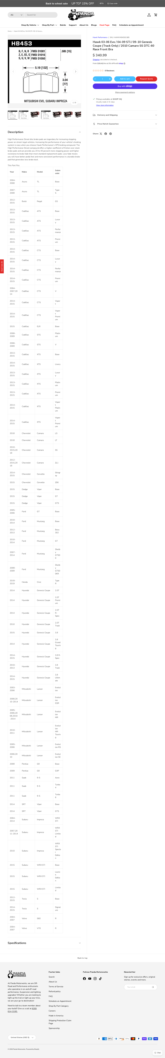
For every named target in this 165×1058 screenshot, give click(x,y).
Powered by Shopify (32, 1049)
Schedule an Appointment (131, 25)
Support (73, 25)
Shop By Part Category (58, 1006)
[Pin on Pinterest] (110, 133)
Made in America (56, 1015)
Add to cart (125, 79)
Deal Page (104, 25)
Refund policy (55, 991)
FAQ (114, 25)
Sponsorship (54, 1028)
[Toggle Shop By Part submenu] (56, 25)
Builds (63, 25)
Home (10, 31)
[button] (155, 15)
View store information (105, 105)
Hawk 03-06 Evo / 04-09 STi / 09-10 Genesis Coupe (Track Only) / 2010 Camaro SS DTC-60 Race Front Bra (28, 31)
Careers (52, 1011)
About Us (83, 25)
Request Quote (146, 79)
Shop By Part (48, 25)
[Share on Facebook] (105, 133)
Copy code (113, 3)
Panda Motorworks (19, 1049)
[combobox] (32, 15)
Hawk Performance (100, 37)
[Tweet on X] (100, 133)
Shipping (96, 60)
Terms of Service (56, 986)
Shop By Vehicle (28, 25)
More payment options (125, 92)
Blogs (94, 25)
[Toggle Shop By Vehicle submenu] (38, 25)
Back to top (82, 958)
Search (52, 977)
